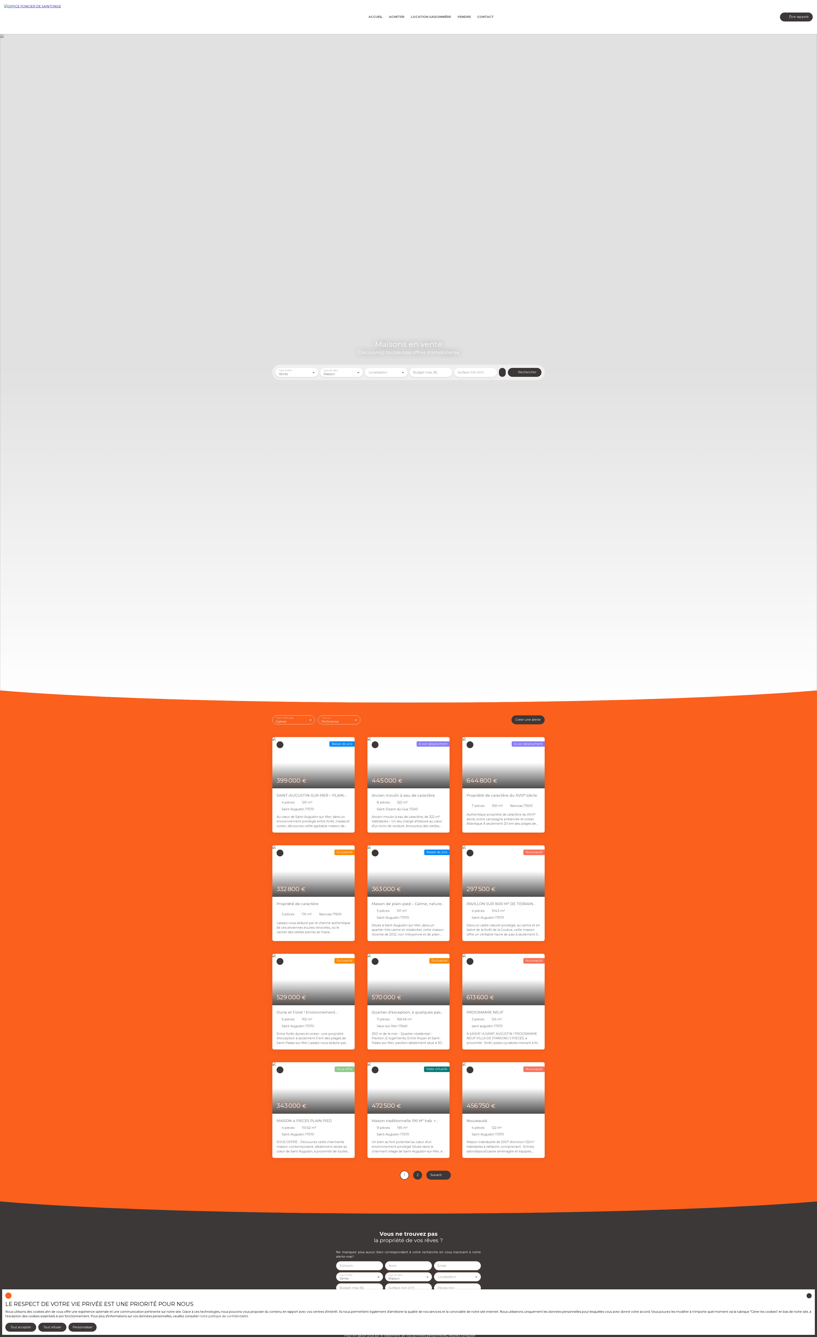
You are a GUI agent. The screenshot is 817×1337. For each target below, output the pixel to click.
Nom (393, 1266)
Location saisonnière (431, 17)
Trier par (326, 717)
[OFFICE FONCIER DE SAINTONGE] (34, 17)
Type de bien (330, 370)
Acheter (396, 17)
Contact (485, 17)
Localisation (378, 372)
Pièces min (445, 1288)
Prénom (346, 1266)
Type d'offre (285, 370)
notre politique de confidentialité (224, 1316)
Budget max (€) (425, 372)
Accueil (376, 17)
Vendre (464, 17)
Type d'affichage (285, 717)
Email (441, 1266)
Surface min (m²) (471, 372)
